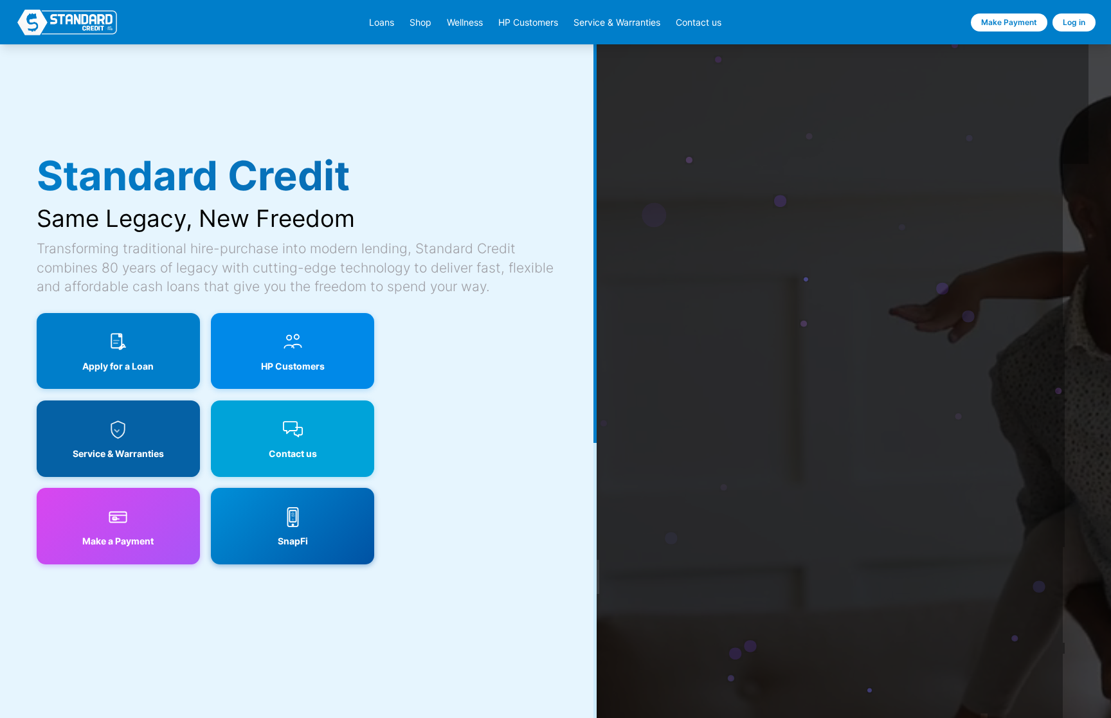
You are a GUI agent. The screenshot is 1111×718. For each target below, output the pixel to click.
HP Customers (528, 22)
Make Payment (1009, 22)
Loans (381, 22)
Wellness (465, 22)
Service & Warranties (617, 22)
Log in (1074, 22)
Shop (420, 22)
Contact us (698, 22)
